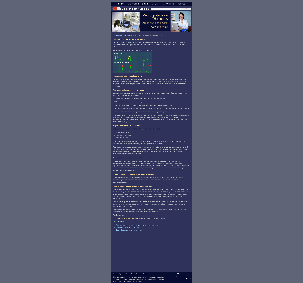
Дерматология (152, 279)
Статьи (155, 4)
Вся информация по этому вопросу (129, 230)
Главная (120, 4)
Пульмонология (151, 277)
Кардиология (125, 35)
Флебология (131, 279)
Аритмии (134, 35)
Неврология (116, 279)
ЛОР (145, 279)
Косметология (161, 279)
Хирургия (124, 279)
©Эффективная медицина (183, 277)
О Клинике (168, 4)
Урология (130, 277)
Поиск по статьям (137, 281)
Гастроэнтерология (140, 277)
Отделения (133, 4)
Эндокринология (118, 281)
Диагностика (127, 281)
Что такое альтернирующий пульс (128, 227)
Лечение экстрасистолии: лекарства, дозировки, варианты (137, 225)
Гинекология (123, 277)
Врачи (145, 4)
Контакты (182, 4)
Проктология (139, 279)
